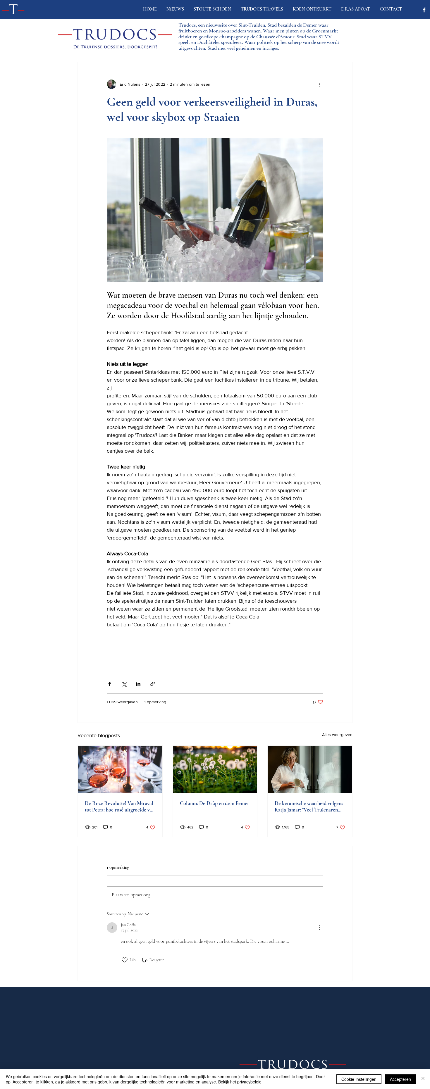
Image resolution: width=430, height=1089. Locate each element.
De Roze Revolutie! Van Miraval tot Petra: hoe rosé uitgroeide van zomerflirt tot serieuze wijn (120, 806)
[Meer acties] (319, 84)
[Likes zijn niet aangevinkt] (124, 960)
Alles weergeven (337, 734)
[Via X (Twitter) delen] (124, 684)
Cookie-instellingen (358, 1079)
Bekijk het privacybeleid (240, 1082)
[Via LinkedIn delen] (138, 684)
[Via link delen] (152, 684)
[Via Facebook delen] (109, 684)
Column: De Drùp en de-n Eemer (214, 803)
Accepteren (400, 1079)
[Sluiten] (422, 1079)
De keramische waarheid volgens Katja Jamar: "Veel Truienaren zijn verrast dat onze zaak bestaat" (310, 806)
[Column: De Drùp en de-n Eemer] (215, 769)
